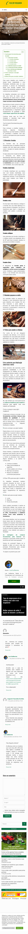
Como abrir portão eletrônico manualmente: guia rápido (13, 877)
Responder (8, 650)
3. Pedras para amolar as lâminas (14, 67)
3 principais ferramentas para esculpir (13, 55)
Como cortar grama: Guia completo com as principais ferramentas (12, 853)
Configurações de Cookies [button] (8, 928)
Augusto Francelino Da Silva (15, 699)
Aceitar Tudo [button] (19, 928)
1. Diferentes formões (12, 58)
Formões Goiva (13, 64)
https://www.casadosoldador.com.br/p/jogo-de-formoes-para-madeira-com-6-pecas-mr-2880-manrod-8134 (14, 681)
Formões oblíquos (13, 62)
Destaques (3, 850)
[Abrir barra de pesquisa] (26, 10)
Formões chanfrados (14, 59)
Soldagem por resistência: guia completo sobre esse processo (12, 865)
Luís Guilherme (14, 31)
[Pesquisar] (24, 824)
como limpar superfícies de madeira (13, 113)
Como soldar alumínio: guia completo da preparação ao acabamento (12, 882)
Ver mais (14, 581)
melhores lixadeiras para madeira (14, 402)
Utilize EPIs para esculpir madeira (14, 76)
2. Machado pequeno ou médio (14, 66)
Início (2, 43)
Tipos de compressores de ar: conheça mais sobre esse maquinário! (12, 600)
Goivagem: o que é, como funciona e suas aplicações (12, 860)
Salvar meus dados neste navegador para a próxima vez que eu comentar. (15, 811)
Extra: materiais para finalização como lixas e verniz (14, 70)
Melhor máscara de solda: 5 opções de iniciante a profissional (13, 611)
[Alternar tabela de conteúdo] (21, 52)
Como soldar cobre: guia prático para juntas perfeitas (13, 871)
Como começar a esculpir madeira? (12, 73)
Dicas (7, 850)
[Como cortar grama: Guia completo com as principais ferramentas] (13, 849)
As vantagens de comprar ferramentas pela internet (14, 536)
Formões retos (13, 61)
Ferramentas (14, 35)
